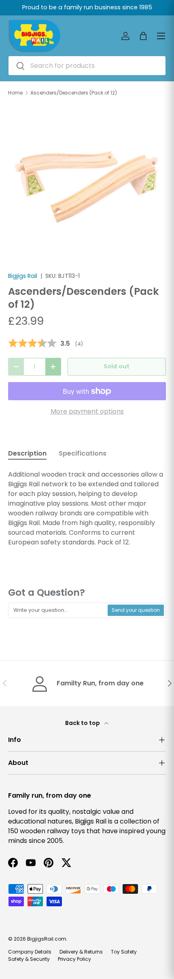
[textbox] (58, 610)
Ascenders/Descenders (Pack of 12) (73, 92)
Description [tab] (27, 453)
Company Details (29, 951)
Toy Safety (124, 951)
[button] (143, 36)
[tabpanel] (87, 508)
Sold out (116, 366)
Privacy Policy (74, 959)
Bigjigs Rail (22, 276)
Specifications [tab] (82, 453)
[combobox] (87, 65)
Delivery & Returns (81, 951)
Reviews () (45, 343)
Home (15, 92)
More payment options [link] (87, 411)
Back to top (83, 723)
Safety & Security (29, 959)
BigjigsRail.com (46, 938)
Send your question (136, 610)
